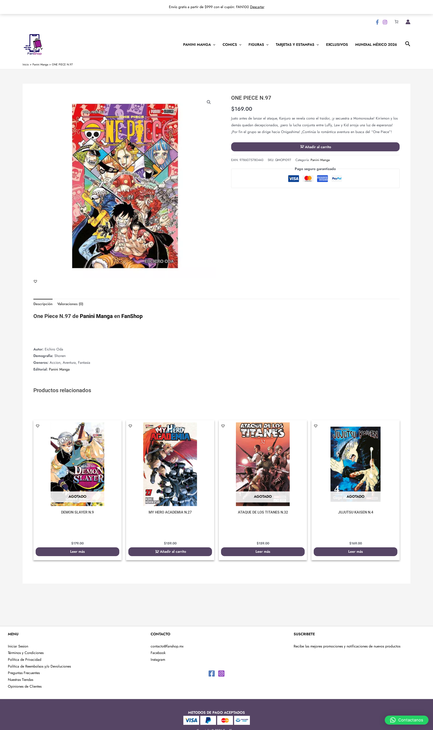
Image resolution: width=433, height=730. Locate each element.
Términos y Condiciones (26, 652)
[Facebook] (377, 22)
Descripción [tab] (43, 303)
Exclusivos (337, 44)
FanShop (132, 316)
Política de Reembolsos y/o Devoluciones (39, 666)
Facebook (158, 652)
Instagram (158, 659)
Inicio (26, 64)
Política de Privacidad (24, 659)
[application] (213, 44)
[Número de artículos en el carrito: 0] (396, 21)
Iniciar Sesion (18, 646)
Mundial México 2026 (376, 44)
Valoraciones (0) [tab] (70, 303)
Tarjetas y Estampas (295, 44)
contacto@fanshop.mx (167, 646)
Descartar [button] (257, 6)
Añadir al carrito (318, 147)
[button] (209, 102)
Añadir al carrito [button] (173, 551)
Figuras (256, 44)
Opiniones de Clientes (24, 686)
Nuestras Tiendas (20, 679)
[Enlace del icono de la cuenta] (407, 21)
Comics (230, 44)
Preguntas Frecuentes (24, 672)
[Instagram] (384, 22)
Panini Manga (197, 44)
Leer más (77, 551)
